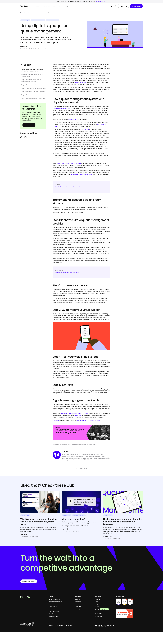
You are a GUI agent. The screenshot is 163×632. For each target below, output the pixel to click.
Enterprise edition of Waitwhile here (88, 420)
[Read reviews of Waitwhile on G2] (129, 613)
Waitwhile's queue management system (74, 413)
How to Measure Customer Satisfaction (68, 187)
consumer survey (80, 82)
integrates (78, 415)
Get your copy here (100, 1)
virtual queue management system (69, 164)
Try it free (56, 420)
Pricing (66, 6)
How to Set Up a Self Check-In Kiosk (67, 273)
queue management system (63, 108)
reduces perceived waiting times (81, 174)
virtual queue (84, 130)
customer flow (73, 119)
